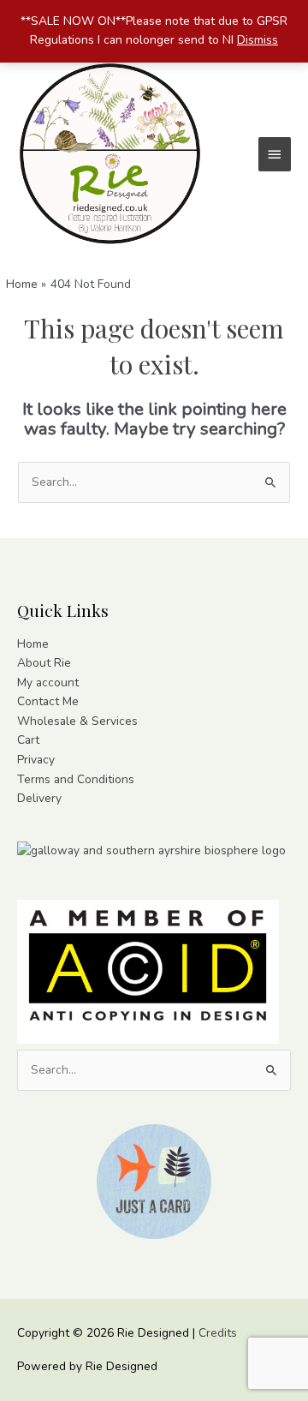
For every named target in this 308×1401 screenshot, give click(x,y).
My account (48, 682)
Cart (28, 740)
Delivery (39, 798)
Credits (217, 1333)
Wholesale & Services (77, 721)
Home (33, 644)
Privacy (36, 759)
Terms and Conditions (75, 779)
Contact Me (48, 701)
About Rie (44, 663)
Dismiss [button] (257, 40)
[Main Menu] (274, 154)
